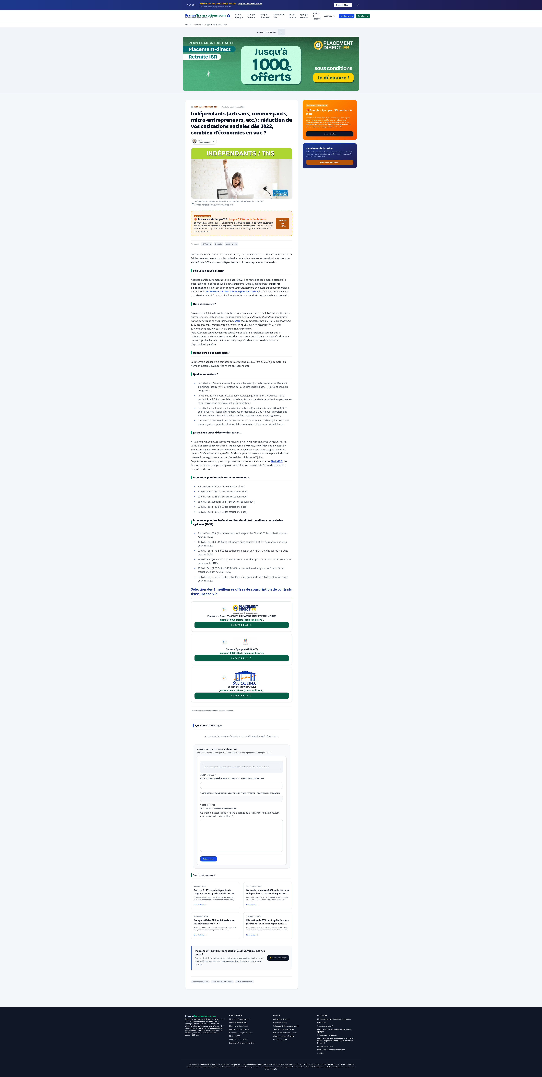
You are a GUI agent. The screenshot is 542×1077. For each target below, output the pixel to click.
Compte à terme (251, 16)
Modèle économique (325, 1046)
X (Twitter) (207, 244)
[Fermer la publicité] (357, 5)
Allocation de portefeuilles (283, 1036)
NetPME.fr (277, 461)
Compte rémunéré (264, 16)
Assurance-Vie (279, 16)
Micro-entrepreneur (244, 981)
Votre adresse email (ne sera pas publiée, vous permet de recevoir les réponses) (240, 793)
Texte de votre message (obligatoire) (218, 808)
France (205, 16)
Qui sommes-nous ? (325, 1026)
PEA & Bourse (292, 16)
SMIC (237, 320)
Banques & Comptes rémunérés (241, 1043)
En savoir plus (330, 134)
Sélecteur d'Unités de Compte (285, 1033)
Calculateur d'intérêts (281, 1019)
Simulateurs (363, 16)
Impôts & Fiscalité (316, 16)
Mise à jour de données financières (331, 1049)
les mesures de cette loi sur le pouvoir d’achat (232, 291)
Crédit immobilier (280, 1039)
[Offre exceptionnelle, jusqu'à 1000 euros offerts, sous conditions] (271, 64)
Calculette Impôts (280, 1022)
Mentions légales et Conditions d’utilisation (334, 1019)
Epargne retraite (304, 16)
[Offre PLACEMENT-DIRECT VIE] (245, 609)
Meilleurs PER (234, 1036)
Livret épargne (239, 16)
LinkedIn (218, 244)
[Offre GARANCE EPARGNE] (245, 642)
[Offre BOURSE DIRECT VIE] (245, 678)
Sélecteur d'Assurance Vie (283, 1029)
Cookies (320, 1053)
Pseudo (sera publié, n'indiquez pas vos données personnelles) (232, 778)
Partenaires (321, 1022)
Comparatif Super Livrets (239, 1029)
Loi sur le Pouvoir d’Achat (222, 981)
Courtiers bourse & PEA (238, 1039)
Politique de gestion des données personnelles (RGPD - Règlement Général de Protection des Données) (335, 1040)
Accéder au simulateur (329, 162)
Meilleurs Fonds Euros (238, 1022)
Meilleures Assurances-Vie (239, 1019)
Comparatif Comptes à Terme (241, 1033)
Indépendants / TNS (200, 981)
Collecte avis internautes (327, 1035)
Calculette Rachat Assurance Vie (286, 1026)
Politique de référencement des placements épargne (334, 1030)
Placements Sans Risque (238, 1026)
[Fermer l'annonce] (281, 32)
